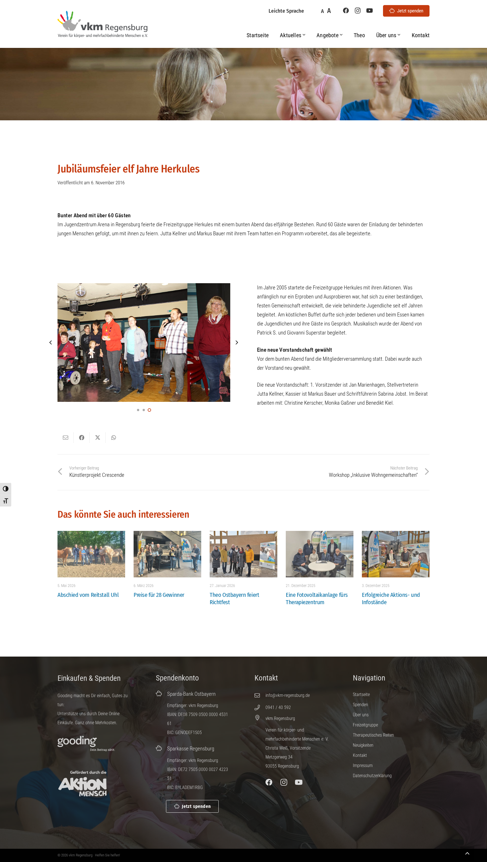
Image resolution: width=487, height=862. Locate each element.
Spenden (360, 704)
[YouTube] (369, 11)
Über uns (361, 714)
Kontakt (360, 755)
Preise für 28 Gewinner (159, 595)
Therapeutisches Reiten (373, 735)
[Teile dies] (82, 437)
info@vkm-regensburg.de (287, 695)
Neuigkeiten (363, 745)
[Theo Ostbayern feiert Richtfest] (243, 554)
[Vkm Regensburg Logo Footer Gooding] (86, 743)
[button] (304, 35)
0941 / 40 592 (278, 707)
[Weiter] (236, 342)
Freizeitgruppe (365, 725)
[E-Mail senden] (65, 437)
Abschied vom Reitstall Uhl (88, 595)
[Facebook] (346, 11)
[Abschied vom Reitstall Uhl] (91, 554)
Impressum (363, 765)
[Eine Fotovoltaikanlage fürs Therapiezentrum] (319, 554)
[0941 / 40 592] (260, 707)
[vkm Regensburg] (260, 717)
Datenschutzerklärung (372, 775)
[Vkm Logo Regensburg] (102, 24)
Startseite (361, 694)
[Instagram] (358, 11)
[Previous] (51, 342)
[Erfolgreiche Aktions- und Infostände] (396, 554)
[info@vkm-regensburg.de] (260, 695)
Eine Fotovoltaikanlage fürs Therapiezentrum (317, 598)
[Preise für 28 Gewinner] (167, 554)
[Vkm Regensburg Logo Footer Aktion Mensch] (82, 784)
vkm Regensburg (280, 718)
